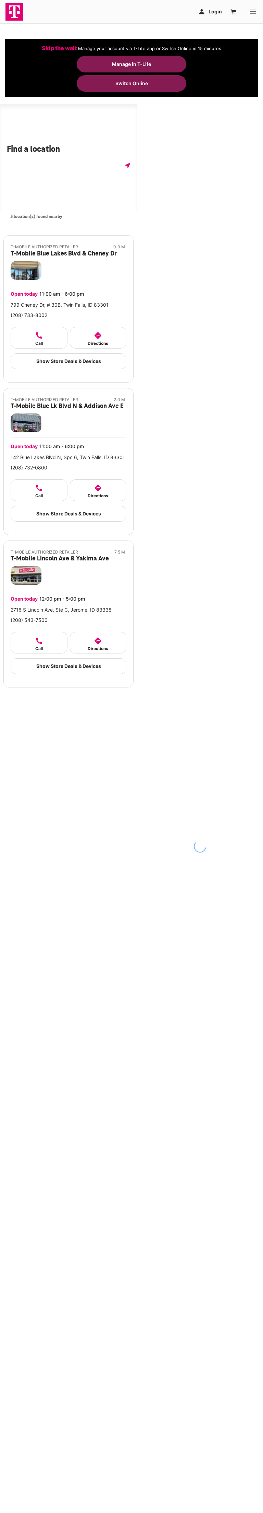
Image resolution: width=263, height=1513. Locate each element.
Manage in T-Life (131, 64)
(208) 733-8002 (29, 315)
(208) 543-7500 (29, 620)
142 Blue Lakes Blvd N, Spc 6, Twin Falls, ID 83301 (68, 457)
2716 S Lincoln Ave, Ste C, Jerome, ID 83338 (61, 610)
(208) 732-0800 (29, 467)
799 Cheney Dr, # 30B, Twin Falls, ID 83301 (60, 305)
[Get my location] (126, 165)
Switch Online (131, 83)
